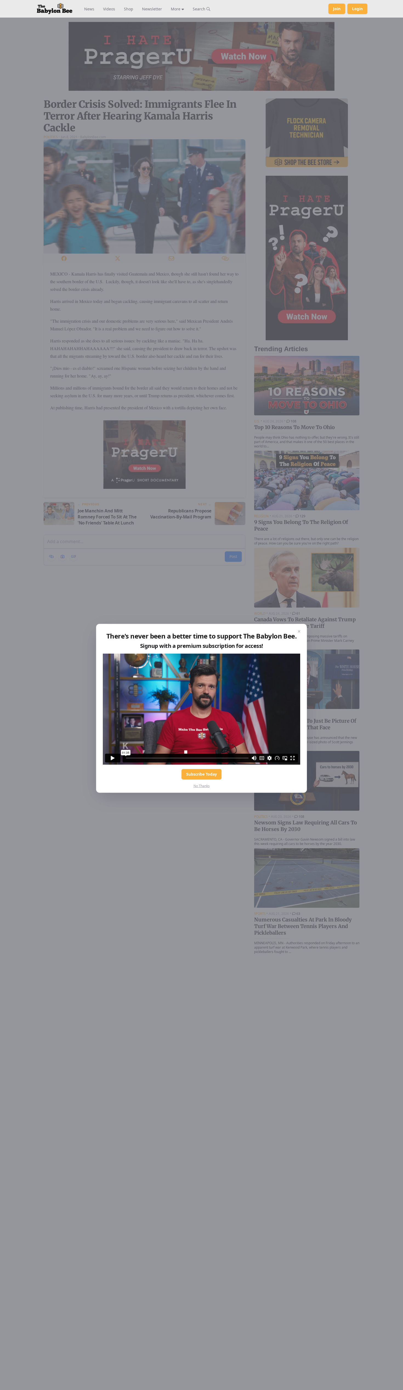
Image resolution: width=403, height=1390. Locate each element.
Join (336, 8)
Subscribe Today (201, 774)
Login (357, 8)
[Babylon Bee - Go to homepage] (54, 8)
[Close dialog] (299, 631)
